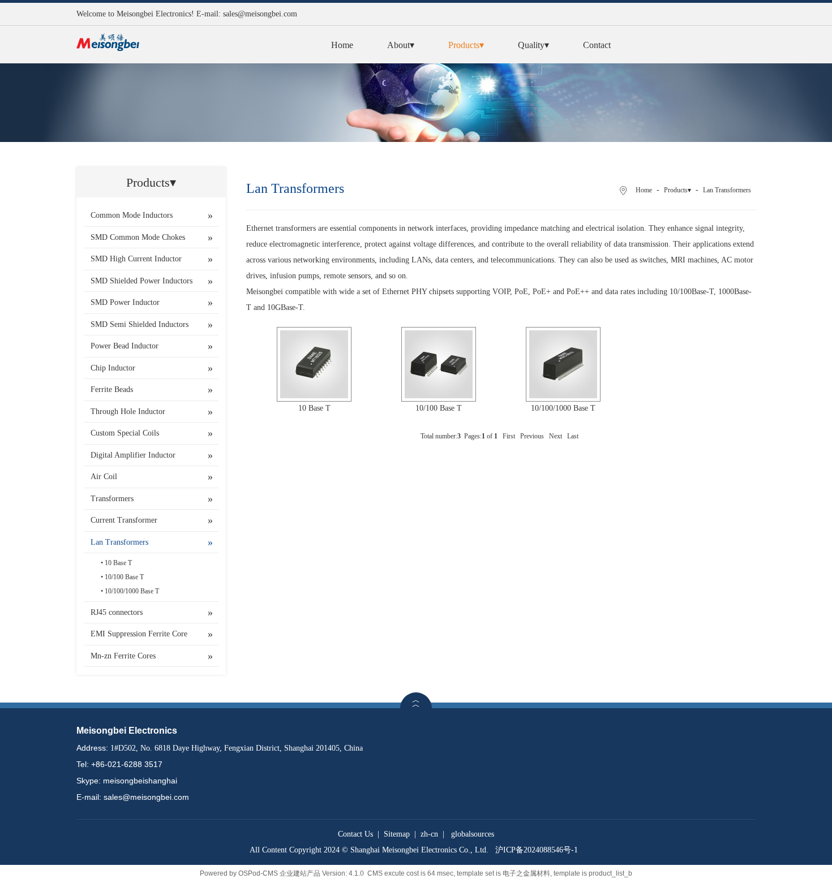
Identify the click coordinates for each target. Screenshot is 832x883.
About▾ (400, 45)
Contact (597, 45)
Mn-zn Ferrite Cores (123, 656)
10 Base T (118, 563)
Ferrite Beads (112, 389)
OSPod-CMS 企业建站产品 (279, 873)
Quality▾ (533, 45)
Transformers (112, 498)
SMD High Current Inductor (136, 259)
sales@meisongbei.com (260, 14)
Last (572, 436)
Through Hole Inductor (128, 411)
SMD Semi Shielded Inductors (139, 324)
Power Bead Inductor (124, 346)
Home (342, 45)
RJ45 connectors (117, 612)
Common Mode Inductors (132, 215)
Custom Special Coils (125, 433)
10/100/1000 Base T (132, 591)
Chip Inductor (113, 368)
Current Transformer (124, 520)
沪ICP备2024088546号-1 (536, 850)
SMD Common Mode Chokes (138, 237)
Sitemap (397, 834)
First (509, 436)
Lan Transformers (119, 542)
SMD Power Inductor (125, 302)
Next (555, 436)
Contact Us (355, 834)
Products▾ (466, 45)
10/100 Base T (124, 577)
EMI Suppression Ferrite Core (139, 634)
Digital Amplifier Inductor (133, 455)
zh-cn (429, 834)
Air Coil (104, 476)
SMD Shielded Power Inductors (141, 281)
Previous (532, 436)
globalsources (472, 834)
